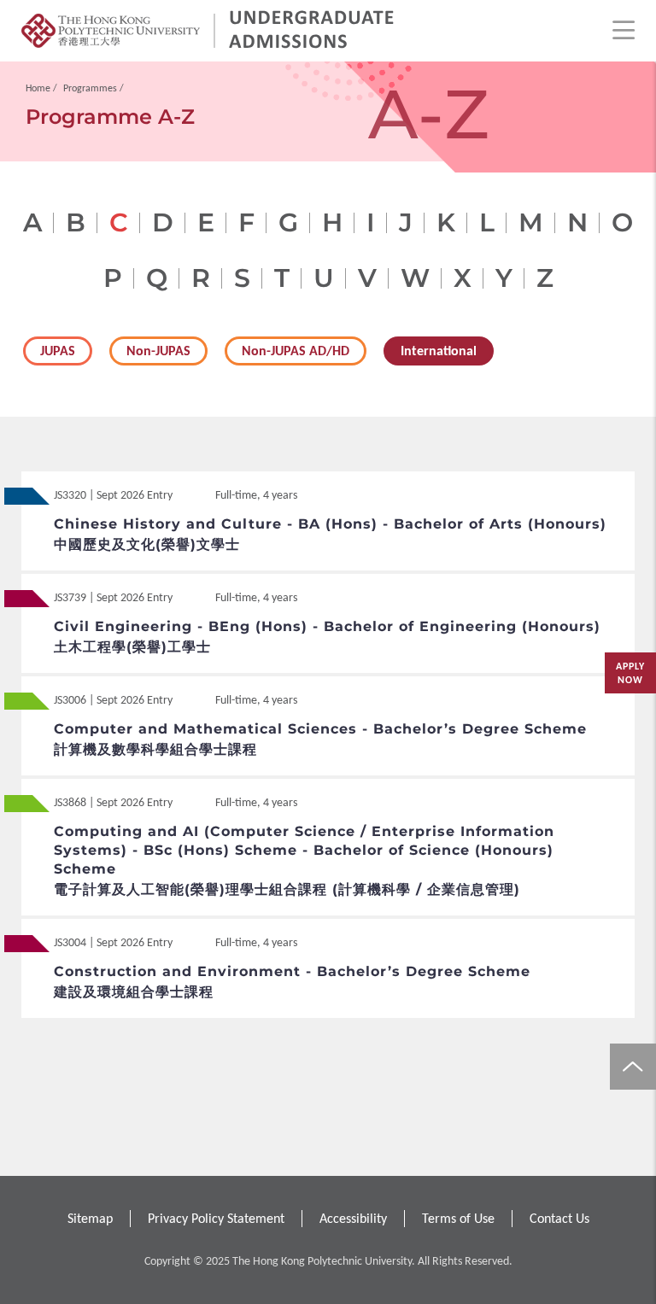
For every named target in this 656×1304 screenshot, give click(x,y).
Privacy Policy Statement (216, 1218)
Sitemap (90, 1218)
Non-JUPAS (158, 350)
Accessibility (353, 1218)
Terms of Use (458, 1218)
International (439, 350)
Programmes (90, 88)
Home (38, 88)
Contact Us (559, 1218)
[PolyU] (110, 31)
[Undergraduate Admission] (312, 31)
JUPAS (57, 350)
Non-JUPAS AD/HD (295, 350)
